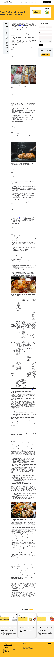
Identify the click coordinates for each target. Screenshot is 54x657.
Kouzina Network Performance (28, 648)
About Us (24, 643)
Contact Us (24, 644)
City (39, 32)
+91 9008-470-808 (6, 651)
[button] (25, 2)
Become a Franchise (47, 2)
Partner (45, 54)
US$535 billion (21, 25)
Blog (23, 646)
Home (21, 2)
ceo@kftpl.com (5, 650)
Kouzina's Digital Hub (26, 647)
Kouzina (12, 599)
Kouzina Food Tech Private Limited (17, 217)
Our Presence (31, 2)
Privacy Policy (25, 649)
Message (40, 35)
